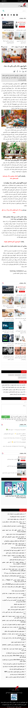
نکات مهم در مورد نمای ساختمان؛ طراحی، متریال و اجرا (14, 392)
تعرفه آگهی (8, 693)
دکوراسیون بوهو (18, 375)
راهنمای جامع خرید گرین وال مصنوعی (17, 394)
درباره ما (20, 693)
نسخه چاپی (4, 47)
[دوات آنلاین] (22, 5)
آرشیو (12, 693)
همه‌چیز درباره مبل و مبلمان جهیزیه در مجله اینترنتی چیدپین (13, 385)
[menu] (3, 4)
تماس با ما (16, 693)
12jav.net (24, 45)
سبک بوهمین (11, 375)
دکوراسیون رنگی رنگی (22, 377)
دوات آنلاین (24, 84)
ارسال (5, 416)
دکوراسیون (24, 375)
